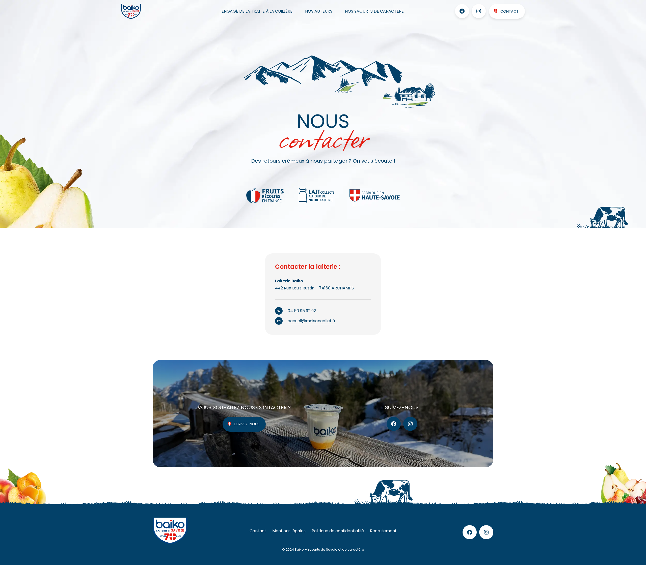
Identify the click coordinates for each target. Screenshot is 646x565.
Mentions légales (289, 531)
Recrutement (383, 531)
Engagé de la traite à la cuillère (257, 11)
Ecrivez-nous (246, 424)
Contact (509, 11)
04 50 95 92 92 (302, 311)
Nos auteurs (318, 11)
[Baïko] (142, 11)
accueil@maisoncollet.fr (312, 321)
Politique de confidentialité (338, 531)
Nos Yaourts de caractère (374, 11)
